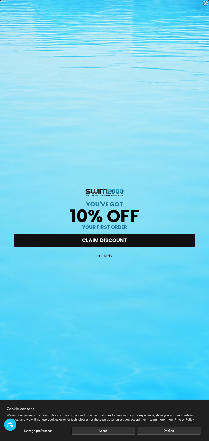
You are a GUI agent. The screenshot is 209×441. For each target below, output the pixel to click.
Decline (168, 430)
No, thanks (104, 256)
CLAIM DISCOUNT (104, 240)
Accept (103, 430)
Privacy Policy (184, 419)
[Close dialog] (205, 4)
